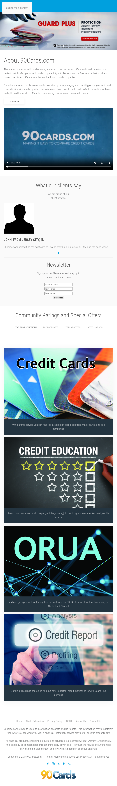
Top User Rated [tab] (50, 327)
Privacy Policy (54, 721)
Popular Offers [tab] (72, 327)
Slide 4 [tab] (60, 46)
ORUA (69, 721)
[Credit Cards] (58, 391)
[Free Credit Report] (58, 657)
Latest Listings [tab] (95, 327)
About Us (81, 721)
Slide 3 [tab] (57, 46)
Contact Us (95, 721)
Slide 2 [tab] (53, 46)
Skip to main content (17, 7)
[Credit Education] (58, 480)
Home (19, 721)
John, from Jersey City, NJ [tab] (58, 253)
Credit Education (35, 721)
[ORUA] (58, 569)
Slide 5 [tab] (63, 46)
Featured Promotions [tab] (25, 327)
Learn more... (14, 101)
